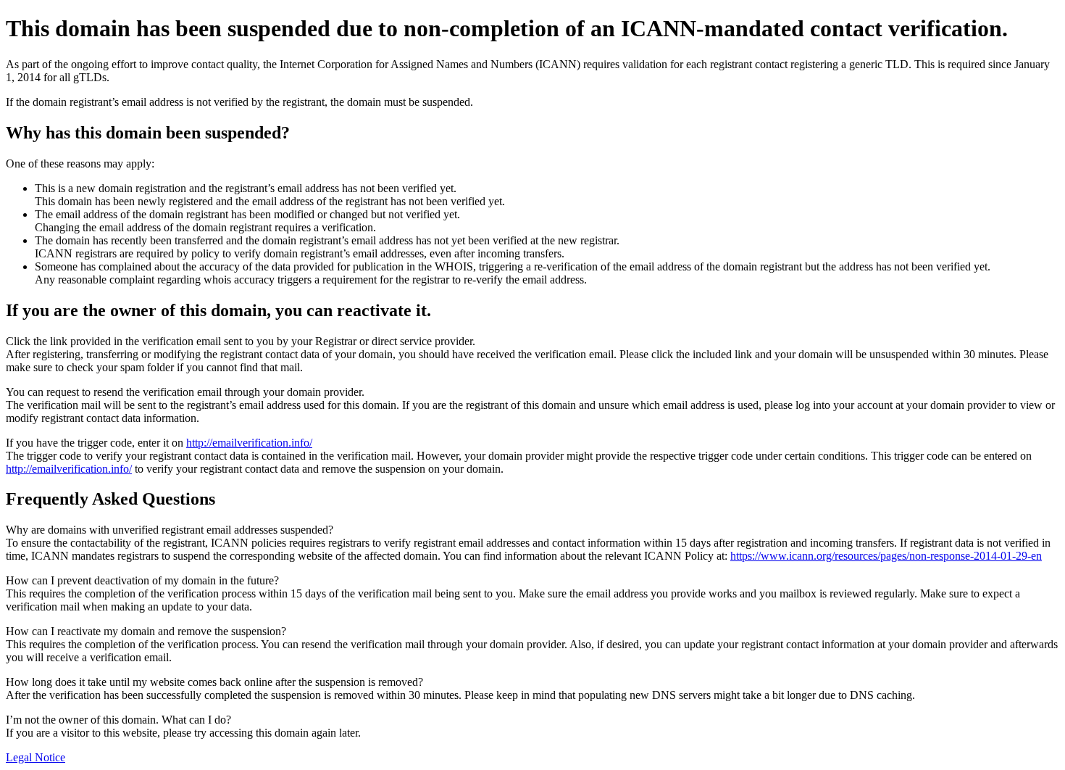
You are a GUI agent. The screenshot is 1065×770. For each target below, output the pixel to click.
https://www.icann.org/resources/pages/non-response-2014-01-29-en (886, 556)
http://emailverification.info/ (249, 442)
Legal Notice (35, 757)
